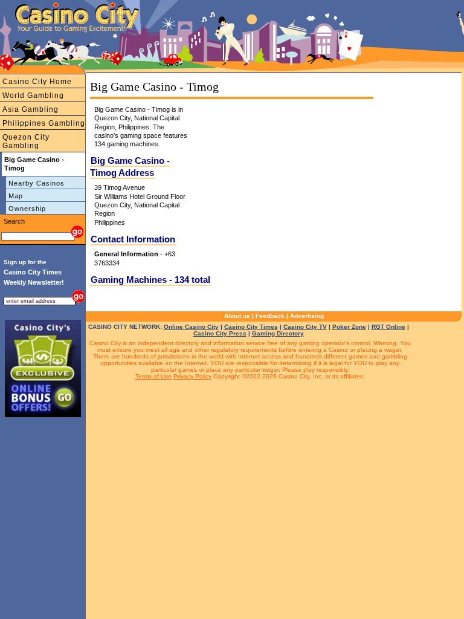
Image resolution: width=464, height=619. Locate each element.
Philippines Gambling (43, 123)
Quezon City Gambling (26, 141)
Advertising (307, 316)
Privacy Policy (192, 376)
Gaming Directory (278, 333)
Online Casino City (191, 326)
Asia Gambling (30, 109)
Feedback (270, 316)
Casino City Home (37, 81)
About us (237, 316)
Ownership (27, 208)
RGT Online (388, 326)
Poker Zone (349, 326)
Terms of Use (153, 376)
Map (15, 195)
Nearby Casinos (36, 183)
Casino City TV (305, 326)
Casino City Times (251, 326)
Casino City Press (219, 333)
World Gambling (33, 95)
